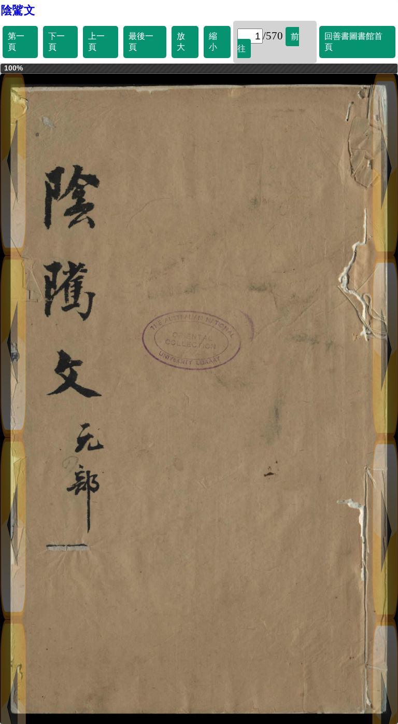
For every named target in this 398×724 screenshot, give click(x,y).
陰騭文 (18, 10)
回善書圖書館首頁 (353, 41)
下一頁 (56, 41)
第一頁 (16, 41)
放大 (181, 41)
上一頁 (96, 41)
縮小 (213, 41)
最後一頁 (141, 41)
